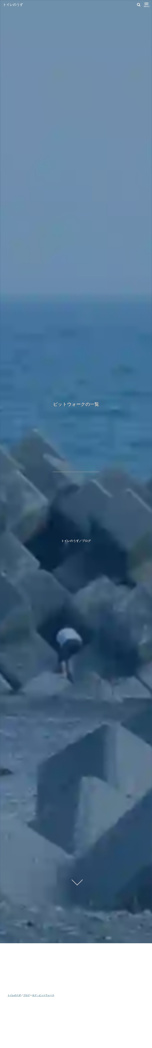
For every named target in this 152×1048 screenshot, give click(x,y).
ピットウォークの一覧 (76, 404)
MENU (146, 6)
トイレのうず (13, 4)
